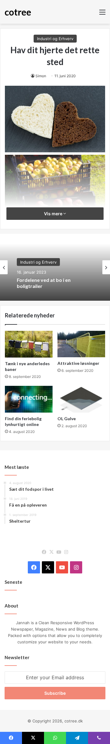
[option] (55, 267)
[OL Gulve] (81, 399)
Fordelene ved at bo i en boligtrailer (44, 283)
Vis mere (53, 213)
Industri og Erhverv (55, 38)
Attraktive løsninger (78, 363)
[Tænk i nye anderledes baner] (29, 344)
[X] (51, 552)
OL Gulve (66, 418)
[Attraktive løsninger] (81, 344)
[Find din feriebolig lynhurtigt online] (29, 399)
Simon (40, 76)
